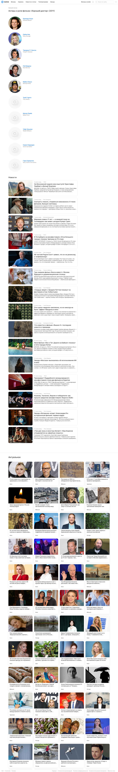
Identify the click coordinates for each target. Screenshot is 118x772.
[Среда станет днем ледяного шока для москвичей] (97, 525)
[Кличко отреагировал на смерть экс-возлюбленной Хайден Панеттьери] (72, 704)
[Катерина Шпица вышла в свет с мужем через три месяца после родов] (46, 576)
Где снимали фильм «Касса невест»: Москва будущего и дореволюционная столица (51, 273)
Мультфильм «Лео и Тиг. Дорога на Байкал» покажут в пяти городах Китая (55, 344)
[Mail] (2, 2)
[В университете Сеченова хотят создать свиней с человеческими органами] (20, 679)
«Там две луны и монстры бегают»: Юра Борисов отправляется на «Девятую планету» (53, 432)
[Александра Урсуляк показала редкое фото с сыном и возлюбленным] (97, 704)
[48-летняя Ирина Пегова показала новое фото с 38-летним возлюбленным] (46, 704)
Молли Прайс (27, 113)
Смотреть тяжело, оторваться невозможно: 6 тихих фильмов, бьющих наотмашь (54, 203)
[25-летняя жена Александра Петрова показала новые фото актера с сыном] (46, 602)
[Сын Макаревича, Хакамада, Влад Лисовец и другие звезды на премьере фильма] (20, 602)
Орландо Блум (28, 18)
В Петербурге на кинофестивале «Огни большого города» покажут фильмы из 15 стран (53, 238)
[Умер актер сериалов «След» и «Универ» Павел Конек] (97, 756)
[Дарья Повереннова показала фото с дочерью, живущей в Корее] (72, 628)
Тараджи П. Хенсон (29, 50)
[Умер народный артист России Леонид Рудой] (20, 499)
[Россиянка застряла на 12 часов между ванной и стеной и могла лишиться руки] (20, 704)
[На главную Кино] (6, 2)
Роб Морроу (27, 66)
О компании (7, 770)
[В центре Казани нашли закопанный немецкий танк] (97, 499)
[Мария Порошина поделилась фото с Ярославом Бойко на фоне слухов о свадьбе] (46, 551)
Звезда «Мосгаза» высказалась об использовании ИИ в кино (55, 361)
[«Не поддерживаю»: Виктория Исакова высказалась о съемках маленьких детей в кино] (72, 653)
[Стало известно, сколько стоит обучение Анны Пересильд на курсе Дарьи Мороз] (97, 730)
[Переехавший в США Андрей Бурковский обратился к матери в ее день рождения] (72, 525)
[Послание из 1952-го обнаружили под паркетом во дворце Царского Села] (72, 474)
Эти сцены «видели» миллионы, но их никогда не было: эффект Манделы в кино (53, 309)
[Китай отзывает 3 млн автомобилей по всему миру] (46, 499)
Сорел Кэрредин (28, 145)
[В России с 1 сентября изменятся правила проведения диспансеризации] (97, 474)
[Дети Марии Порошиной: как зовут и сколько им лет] (72, 499)
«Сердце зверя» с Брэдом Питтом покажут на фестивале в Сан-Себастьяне (52, 291)
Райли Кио (26, 34)
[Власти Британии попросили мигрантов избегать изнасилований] (97, 576)
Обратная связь (111, 770)
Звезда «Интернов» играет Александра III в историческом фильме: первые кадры (51, 414)
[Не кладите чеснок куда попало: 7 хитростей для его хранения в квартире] (46, 730)
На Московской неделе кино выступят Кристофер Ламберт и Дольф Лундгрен (54, 185)
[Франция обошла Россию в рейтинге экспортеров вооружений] (72, 756)
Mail (3, 770)
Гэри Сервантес (28, 161)
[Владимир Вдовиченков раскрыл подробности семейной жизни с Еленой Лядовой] (46, 525)
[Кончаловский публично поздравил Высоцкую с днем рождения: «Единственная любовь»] (72, 730)
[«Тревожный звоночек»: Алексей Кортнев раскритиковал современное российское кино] (20, 730)
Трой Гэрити (27, 97)
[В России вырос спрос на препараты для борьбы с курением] (97, 602)
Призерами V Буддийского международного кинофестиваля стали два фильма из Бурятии (52, 379)
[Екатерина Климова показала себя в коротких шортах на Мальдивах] (20, 756)
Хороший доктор (12, 7)
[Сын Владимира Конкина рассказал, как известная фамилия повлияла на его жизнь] (72, 576)
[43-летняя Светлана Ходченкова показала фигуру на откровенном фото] (20, 653)
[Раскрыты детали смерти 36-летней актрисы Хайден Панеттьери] (20, 576)
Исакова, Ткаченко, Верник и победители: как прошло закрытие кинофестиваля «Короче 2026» (53, 397)
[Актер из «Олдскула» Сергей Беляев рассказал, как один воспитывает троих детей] (46, 679)
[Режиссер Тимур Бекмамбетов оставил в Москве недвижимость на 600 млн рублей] (97, 551)
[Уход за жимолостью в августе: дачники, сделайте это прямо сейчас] (46, 653)
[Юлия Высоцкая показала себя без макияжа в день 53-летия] (97, 653)
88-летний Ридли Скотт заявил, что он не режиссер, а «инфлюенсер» (55, 256)
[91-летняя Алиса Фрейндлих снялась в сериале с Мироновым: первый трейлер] (20, 525)
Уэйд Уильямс (28, 129)
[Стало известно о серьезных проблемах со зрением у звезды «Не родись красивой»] (72, 602)
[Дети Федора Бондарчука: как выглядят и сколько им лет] (46, 474)
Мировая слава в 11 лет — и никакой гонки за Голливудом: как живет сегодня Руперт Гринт (52, 220)
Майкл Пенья (27, 82)
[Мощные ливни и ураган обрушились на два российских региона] (46, 756)
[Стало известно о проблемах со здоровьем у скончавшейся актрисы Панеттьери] (20, 474)
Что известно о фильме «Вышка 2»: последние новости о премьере (52, 326)
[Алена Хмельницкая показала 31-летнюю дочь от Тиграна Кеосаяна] (72, 679)
